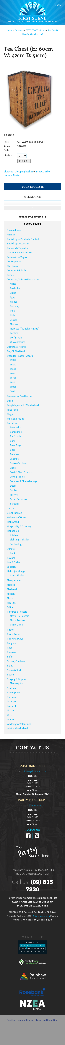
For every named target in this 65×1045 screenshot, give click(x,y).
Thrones (11, 697)
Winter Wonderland (17, 728)
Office (10, 607)
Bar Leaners (16, 431)
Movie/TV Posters (19, 616)
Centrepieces (14, 261)
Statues (11, 688)
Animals (11, 234)
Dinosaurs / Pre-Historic (20, 396)
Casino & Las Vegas (17, 257)
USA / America (17, 342)
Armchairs (15, 427)
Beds (12, 449)
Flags (10, 414)
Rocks (13, 553)
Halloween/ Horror (17, 517)
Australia (15, 288)
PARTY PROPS (32, 30)
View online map (42, 916)
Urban (10, 710)
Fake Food (12, 409)
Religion (11, 643)
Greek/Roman (14, 513)
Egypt (13, 297)
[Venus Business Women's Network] (32, 1009)
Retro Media (16, 625)
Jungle (11, 549)
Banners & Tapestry (17, 248)
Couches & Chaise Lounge (23, 481)
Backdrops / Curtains (18, 243)
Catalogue (19, 30)
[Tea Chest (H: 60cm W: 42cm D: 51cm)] (29, 132)
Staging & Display (16, 679)
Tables (13, 490)
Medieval (12, 589)
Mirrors (14, 494)
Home (9, 30)
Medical (11, 584)
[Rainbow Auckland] (32, 983)
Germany (15, 306)
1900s (13, 360)
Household (13, 531)
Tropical (11, 706)
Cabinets (15, 458)
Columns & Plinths (17, 270)
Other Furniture (18, 499)
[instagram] (37, 837)
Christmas (12, 266)
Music (10, 598)
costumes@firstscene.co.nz (33, 771)
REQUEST (24, 161)
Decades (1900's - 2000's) (20, 356)
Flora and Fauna (15, 418)
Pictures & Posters (17, 611)
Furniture (12, 423)
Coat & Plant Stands (21, 472)
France (13, 301)
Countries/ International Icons (23, 279)
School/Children (16, 661)
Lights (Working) (16, 571)
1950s (13, 369)
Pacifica (14, 333)
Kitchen (14, 535)
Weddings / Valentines (19, 724)
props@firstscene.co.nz (33, 805)
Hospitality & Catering (19, 526)
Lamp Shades (17, 575)
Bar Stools (15, 436)
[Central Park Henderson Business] (32, 968)
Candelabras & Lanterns (19, 252)
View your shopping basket (18, 171)
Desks (13, 485)
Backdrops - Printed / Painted (23, 239)
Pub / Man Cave (15, 638)
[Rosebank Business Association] (32, 997)
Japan (13, 319)
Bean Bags (15, 445)
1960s (13, 373)
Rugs (9, 647)
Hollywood (13, 522)
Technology (16, 544)
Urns (9, 715)
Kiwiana (11, 557)
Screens (14, 503)
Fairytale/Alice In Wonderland (23, 405)
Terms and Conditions (47, 1020)
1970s (13, 378)
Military (11, 593)
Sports (10, 674)
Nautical (11, 602)
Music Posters (17, 620)
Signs (10, 665)
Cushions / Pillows (16, 347)
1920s (13, 364)
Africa (13, 283)
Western (11, 719)
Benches (14, 454)
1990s (13, 387)
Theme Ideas (14, 230)
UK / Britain (16, 337)
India (12, 310)
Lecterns (11, 566)
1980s (13, 382)
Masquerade (14, 580)
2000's (13, 391)
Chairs (13, 467)
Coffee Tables (17, 476)
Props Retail (13, 634)
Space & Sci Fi (14, 670)
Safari (10, 656)
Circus (10, 275)
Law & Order (13, 562)
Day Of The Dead (16, 351)
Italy (12, 315)
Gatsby (11, 508)
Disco (10, 400)
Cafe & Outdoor (18, 463)
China (13, 292)
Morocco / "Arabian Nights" (24, 328)
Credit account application (20, 1020)
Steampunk (13, 692)
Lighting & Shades (19, 539)
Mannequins (16, 683)
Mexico (14, 324)
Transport (12, 701)
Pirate (43, 30)
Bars (12, 440)
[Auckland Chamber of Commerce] (32, 953)
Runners (11, 652)
